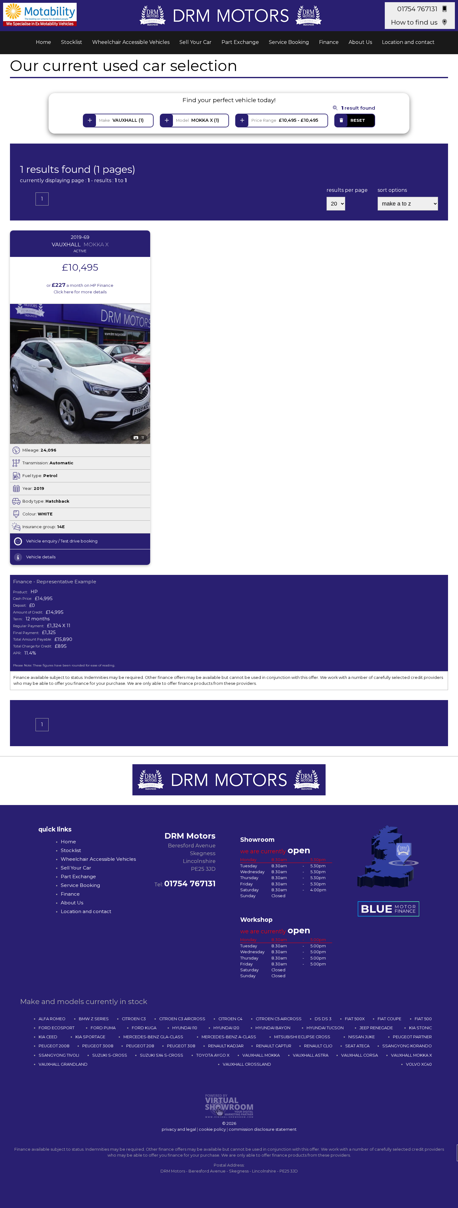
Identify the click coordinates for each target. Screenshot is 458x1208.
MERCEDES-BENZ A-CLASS (229, 1037)
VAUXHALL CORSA (359, 1055)
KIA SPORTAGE (90, 1037)
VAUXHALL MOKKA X (411, 1055)
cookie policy (212, 1129)
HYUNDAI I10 (184, 1028)
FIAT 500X (355, 1018)
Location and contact (408, 42)
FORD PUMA (103, 1028)
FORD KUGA (144, 1028)
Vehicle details (40, 557)
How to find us (414, 22)
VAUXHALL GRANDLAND (63, 1064)
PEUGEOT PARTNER (412, 1037)
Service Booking (289, 42)
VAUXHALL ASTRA (310, 1055)
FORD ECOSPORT (56, 1028)
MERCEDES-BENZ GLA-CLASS (153, 1037)
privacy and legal (179, 1129)
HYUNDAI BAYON (272, 1028)
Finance (329, 42)
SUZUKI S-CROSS (109, 1055)
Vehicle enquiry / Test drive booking (62, 541)
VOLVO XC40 (419, 1064)
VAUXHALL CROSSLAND (247, 1064)
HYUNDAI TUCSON (325, 1028)
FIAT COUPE (389, 1018)
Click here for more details (80, 292)
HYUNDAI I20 (226, 1028)
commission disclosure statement (263, 1129)
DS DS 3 (323, 1018)
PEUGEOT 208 (140, 1046)
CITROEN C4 (230, 1018)
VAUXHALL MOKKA (261, 1055)
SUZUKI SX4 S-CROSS (161, 1055)
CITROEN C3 (134, 1018)
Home (43, 42)
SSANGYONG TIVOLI (59, 1055)
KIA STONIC (420, 1028)
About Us (360, 42)
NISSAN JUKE (361, 1037)
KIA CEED (48, 1037)
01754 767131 (417, 9)
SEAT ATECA (357, 1046)
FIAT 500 (423, 1018)
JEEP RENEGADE (376, 1028)
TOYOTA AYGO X (212, 1055)
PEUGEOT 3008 (97, 1046)
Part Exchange (240, 42)
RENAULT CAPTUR (273, 1046)
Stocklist (71, 42)
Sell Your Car (195, 42)
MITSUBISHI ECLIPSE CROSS (302, 1037)
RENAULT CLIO (318, 1046)
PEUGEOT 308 (181, 1046)
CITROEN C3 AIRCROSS (182, 1018)
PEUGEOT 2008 (54, 1046)
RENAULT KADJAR (226, 1046)
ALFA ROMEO (52, 1018)
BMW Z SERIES (94, 1018)
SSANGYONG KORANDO (407, 1046)
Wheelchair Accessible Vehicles (130, 42)
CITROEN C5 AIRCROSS (279, 1018)
